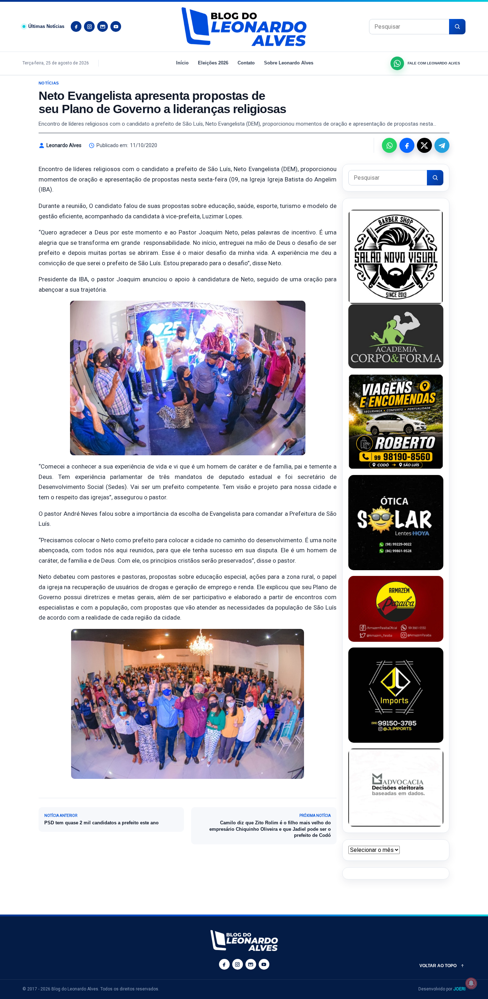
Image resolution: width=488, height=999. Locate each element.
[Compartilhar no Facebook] (406, 145)
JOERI (459, 988)
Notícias (49, 83)
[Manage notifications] (471, 983)
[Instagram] (89, 26)
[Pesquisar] (457, 26)
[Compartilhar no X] (424, 145)
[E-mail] (102, 26)
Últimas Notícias (46, 26)
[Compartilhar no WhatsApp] (389, 145)
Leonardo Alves (63, 145)
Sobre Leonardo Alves (288, 63)
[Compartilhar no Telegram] (441, 145)
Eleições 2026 (213, 63)
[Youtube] (115, 26)
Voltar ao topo (438, 965)
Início (182, 63)
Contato (246, 63)
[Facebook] (76, 26)
